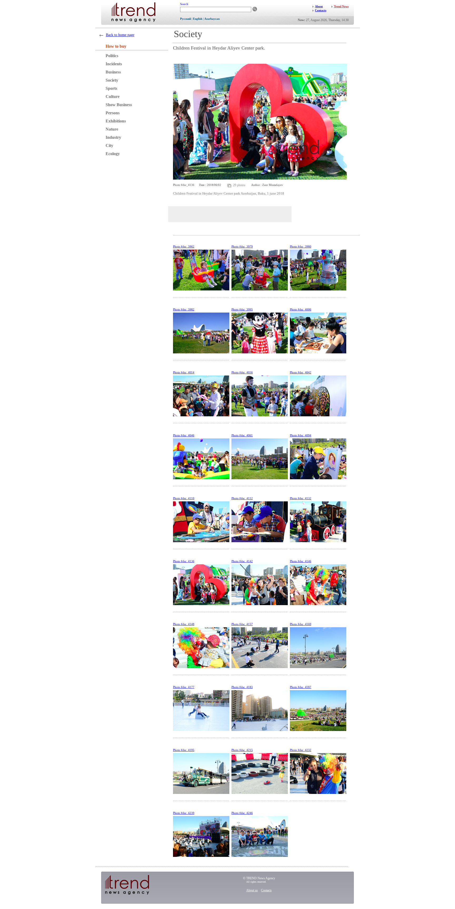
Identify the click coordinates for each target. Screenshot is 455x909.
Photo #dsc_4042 (300, 372)
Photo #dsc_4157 (242, 624)
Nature (112, 129)
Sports (111, 88)
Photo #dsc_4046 (183, 435)
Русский (185, 18)
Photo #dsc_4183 (242, 687)
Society (112, 80)
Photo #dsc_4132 (300, 498)
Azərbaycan (212, 18)
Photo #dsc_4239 (183, 812)
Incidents (114, 64)
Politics (112, 55)
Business (113, 72)
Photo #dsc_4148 (183, 624)
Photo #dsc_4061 (242, 435)
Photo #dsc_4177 (183, 687)
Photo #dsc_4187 (300, 687)
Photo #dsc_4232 (300, 750)
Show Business (119, 104)
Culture (113, 96)
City (109, 145)
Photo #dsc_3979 (242, 246)
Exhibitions (116, 121)
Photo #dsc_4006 (300, 309)
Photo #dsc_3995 (242, 309)
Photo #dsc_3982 (183, 309)
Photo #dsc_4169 (300, 624)
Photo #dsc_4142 (242, 561)
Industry (113, 137)
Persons (113, 113)
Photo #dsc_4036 (242, 372)
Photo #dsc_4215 (242, 750)
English (197, 18)
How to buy (116, 46)
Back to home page (120, 35)
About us (252, 890)
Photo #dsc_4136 (183, 561)
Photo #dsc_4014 (183, 372)
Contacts (266, 890)
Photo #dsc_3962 (183, 246)
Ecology (113, 153)
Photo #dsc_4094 (300, 435)
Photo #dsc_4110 (183, 498)
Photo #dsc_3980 (300, 246)
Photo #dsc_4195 (183, 750)
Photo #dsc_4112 (242, 498)
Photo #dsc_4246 (242, 812)
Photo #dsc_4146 (300, 561)
